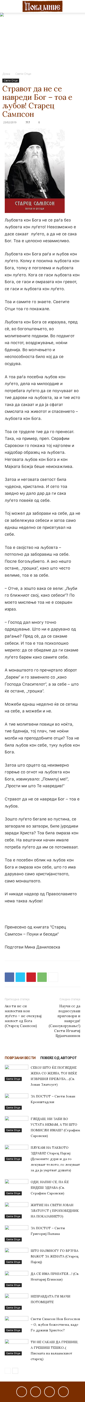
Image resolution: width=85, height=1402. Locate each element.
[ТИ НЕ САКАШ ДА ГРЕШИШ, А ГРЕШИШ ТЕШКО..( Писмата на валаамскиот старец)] (16, 1347)
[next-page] (15, 1371)
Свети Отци (23, 74)
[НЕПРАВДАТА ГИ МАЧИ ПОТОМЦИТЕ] (16, 1302)
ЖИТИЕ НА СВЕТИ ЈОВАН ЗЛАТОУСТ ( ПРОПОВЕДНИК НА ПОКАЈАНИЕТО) (55, 1210)
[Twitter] (20, 977)
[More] (53, 977)
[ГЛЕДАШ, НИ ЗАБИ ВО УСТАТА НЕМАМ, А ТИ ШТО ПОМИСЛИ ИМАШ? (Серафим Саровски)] (16, 1124)
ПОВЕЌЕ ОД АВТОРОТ (58, 1058)
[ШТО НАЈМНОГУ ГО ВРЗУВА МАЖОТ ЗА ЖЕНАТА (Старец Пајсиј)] (16, 1256)
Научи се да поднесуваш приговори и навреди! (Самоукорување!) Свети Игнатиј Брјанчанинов (64, 1021)
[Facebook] (9, 977)
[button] (8, 6)
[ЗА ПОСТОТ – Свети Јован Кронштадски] (16, 1101)
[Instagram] (35, 1391)
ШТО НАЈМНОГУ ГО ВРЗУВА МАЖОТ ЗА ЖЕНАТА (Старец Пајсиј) (55, 1256)
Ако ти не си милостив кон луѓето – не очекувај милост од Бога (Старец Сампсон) (23, 1016)
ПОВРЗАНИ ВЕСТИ (20, 1058)
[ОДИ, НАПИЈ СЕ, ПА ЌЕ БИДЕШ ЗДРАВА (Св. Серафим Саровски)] (16, 1187)
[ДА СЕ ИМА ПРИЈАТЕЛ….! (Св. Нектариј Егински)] (16, 1279)
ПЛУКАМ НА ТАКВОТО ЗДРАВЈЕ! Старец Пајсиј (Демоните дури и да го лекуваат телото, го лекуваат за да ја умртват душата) (55, 1158)
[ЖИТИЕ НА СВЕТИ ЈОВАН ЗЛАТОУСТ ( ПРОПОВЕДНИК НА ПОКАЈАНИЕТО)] (16, 1210)
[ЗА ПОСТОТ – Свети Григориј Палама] (16, 1233)
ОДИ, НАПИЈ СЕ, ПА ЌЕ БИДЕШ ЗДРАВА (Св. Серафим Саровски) (50, 1187)
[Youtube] (63, 1391)
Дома (6, 74)
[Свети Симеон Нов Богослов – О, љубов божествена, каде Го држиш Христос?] (16, 1324)
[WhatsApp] (42, 977)
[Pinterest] (31, 977)
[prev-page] (8, 1371)
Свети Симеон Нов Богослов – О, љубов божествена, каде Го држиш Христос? (55, 1324)
